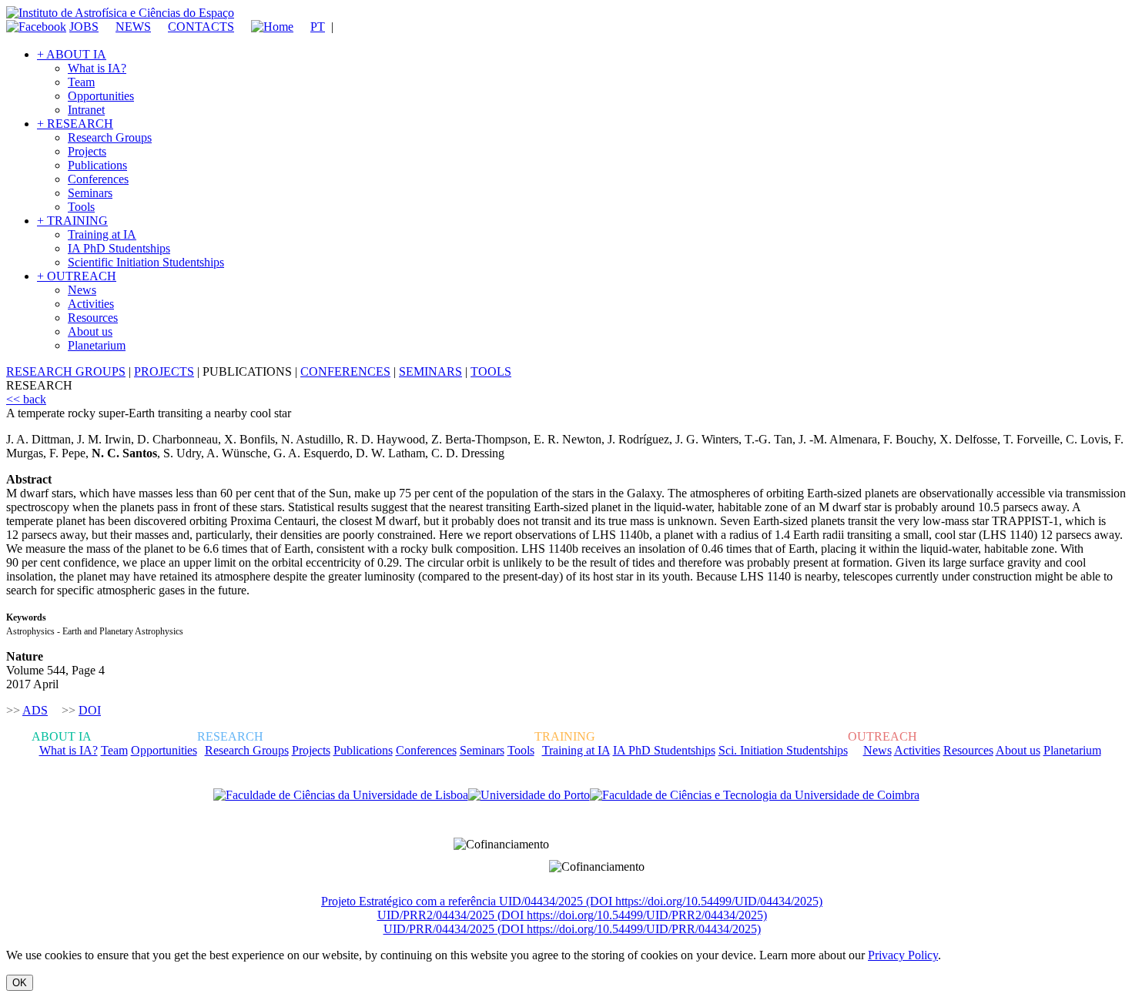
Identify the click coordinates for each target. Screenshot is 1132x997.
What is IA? (97, 68)
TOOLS (491, 371)
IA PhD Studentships (119, 248)
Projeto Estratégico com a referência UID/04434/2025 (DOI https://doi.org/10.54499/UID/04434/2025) (571, 901)
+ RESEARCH (75, 123)
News (82, 289)
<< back (26, 399)
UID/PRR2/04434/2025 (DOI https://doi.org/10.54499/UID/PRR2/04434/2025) (572, 915)
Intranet (86, 109)
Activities (91, 303)
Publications (97, 165)
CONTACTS (201, 26)
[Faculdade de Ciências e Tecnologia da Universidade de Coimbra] (754, 795)
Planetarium (97, 345)
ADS (35, 710)
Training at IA (102, 234)
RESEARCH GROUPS (66, 371)
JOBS (84, 26)
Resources (93, 317)
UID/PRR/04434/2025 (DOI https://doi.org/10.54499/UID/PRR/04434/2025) (572, 928)
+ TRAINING (72, 220)
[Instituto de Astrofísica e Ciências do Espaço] (120, 12)
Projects (87, 151)
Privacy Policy (903, 955)
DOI (90, 710)
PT (317, 26)
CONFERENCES (345, 371)
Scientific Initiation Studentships (146, 262)
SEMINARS (430, 371)
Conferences (98, 179)
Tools (81, 206)
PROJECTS (164, 371)
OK (19, 983)
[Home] (265, 26)
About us (90, 331)
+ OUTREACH (76, 276)
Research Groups (110, 137)
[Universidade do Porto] (529, 795)
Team (81, 82)
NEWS (133, 26)
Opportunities (101, 95)
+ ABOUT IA (71, 54)
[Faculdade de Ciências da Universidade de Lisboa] (340, 795)
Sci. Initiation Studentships (783, 750)
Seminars (90, 192)
